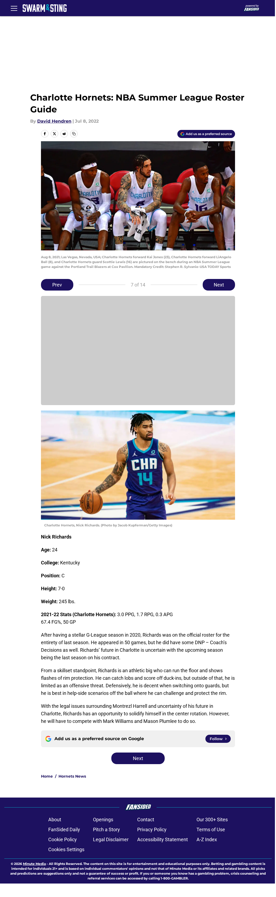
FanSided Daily (64, 829)
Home (47, 776)
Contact (145, 819)
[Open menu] (14, 8)
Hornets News (72, 776)
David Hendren (54, 121)
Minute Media (34, 864)
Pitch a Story (106, 829)
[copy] (74, 133)
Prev (57, 285)
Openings (103, 819)
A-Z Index (206, 839)
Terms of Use (210, 829)
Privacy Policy (152, 829)
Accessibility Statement (162, 839)
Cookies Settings (66, 849)
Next (219, 285)
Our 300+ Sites (212, 819)
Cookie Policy (62, 839)
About (54, 819)
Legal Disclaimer (111, 839)
